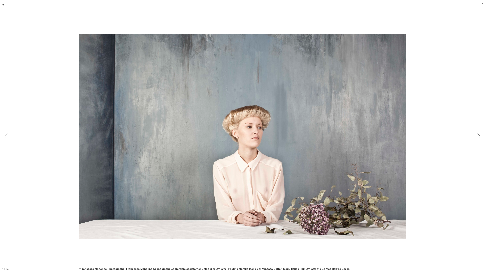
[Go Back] (3, 4)
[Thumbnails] (482, 4)
